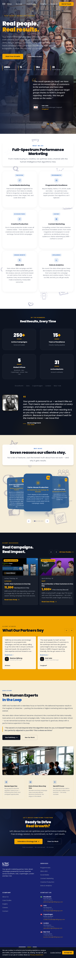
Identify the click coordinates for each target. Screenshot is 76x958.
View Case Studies (35, 57)
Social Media (44, 875)
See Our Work (30, 737)
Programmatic (45, 868)
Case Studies (31, 4)
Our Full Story (10, 737)
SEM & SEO (44, 871)
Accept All (68, 953)
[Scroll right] (56, 552)
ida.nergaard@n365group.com (53, 911)
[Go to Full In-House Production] (34, 521)
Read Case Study (10, 600)
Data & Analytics (46, 886)
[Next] (47, 521)
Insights (43, 4)
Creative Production (47, 882)
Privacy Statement (36, 955)
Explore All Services (37, 298)
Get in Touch (66, 4)
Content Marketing (46, 878)
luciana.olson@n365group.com (53, 937)
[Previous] (29, 521)
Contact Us (45, 893)
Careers (5, 908)
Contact (5, 911)
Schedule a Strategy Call (27, 841)
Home (9, 4)
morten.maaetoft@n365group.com (54, 919)
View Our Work (52, 841)
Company (6, 893)
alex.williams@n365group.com (52, 928)
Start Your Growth (13, 56)
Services (19, 4)
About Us (54, 4)
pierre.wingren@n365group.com (53, 902)
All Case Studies (65, 552)
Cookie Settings (55, 953)
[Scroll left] (51, 552)
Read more (9, 655)
